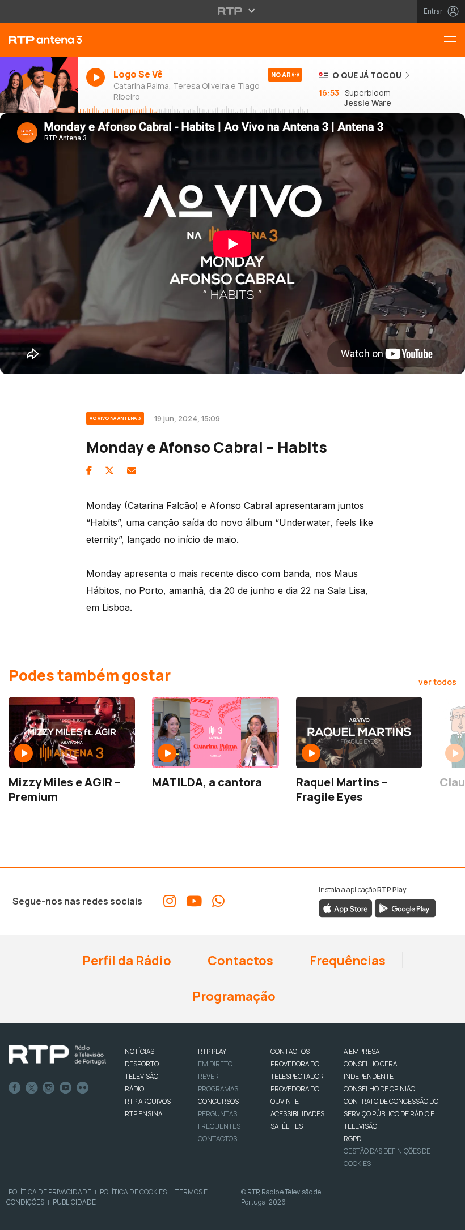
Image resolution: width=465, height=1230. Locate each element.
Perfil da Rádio (125, 960)
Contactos (239, 960)
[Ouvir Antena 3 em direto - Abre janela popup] (39, 85)
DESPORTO (142, 1064)
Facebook (15, 1088)
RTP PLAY (212, 1051)
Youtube (66, 1088)
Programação (233, 996)
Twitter (32, 1088)
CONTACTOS (290, 1051)
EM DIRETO (215, 1064)
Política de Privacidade (50, 1192)
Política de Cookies (133, 1192)
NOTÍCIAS (139, 1051)
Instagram (49, 1088)
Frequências (346, 960)
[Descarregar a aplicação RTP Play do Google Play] (405, 907)
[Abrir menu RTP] (233, 11)
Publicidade (74, 1202)
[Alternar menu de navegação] (454, 39)
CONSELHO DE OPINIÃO (379, 1089)
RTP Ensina (143, 1113)
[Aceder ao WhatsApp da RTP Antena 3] (218, 901)
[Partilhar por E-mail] (131, 470)
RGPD (352, 1138)
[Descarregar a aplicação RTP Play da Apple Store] (346, 907)
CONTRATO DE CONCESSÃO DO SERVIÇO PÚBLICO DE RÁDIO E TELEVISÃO (391, 1113)
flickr (83, 1088)
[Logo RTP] (57, 1055)
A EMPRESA (361, 1051)
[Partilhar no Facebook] (89, 470)
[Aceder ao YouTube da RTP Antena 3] (194, 901)
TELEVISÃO (141, 1076)
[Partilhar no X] (109, 470)
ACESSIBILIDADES (297, 1113)
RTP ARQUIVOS (148, 1101)
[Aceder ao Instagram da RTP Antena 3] (169, 901)
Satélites (286, 1126)
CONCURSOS (218, 1101)
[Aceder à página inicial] (39, 40)
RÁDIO (134, 1089)
